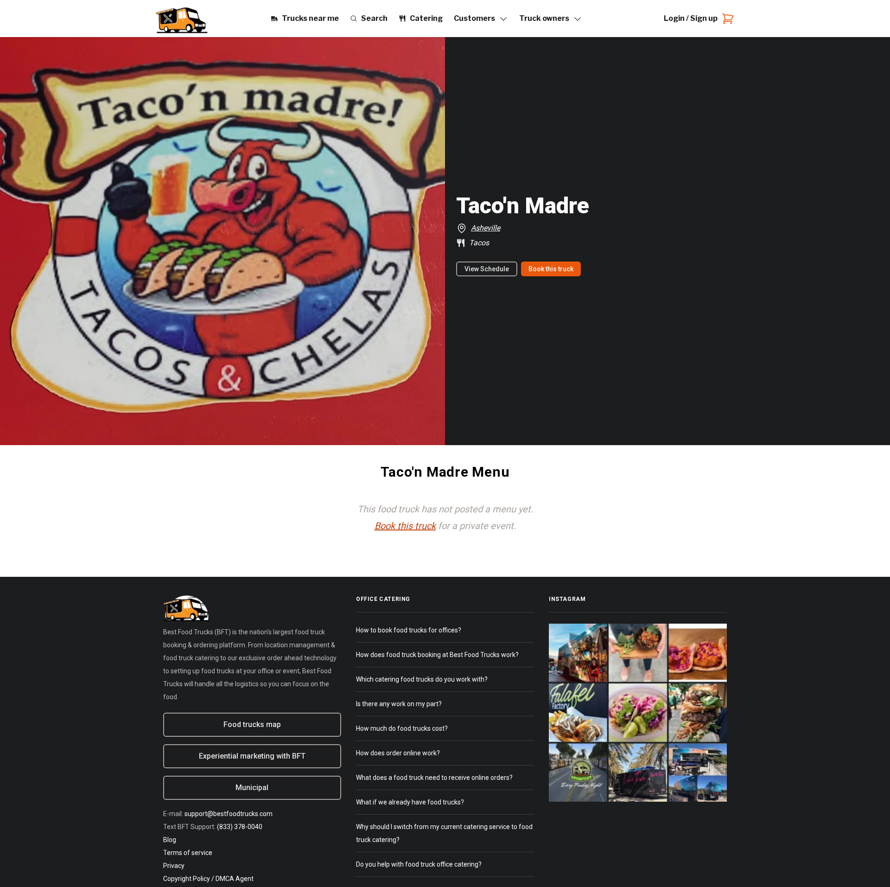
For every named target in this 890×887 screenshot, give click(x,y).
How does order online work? (398, 753)
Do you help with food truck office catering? (419, 864)
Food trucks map (252, 724)
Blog (169, 839)
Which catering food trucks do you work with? (422, 679)
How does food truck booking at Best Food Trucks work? (437, 654)
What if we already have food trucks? (410, 802)
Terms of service (187, 852)
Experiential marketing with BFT (252, 756)
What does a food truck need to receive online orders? (434, 777)
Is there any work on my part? (399, 704)
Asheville (485, 227)
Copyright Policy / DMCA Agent (208, 878)
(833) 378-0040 (239, 826)
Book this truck (550, 269)
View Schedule (486, 269)
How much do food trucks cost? (402, 728)
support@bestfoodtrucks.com (228, 813)
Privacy (173, 865)
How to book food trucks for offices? (408, 630)
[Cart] (726, 18)
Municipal (251, 787)
